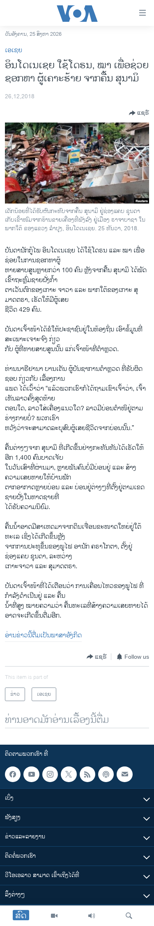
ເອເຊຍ (13, 50)
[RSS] (87, 774)
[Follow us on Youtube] (31, 774)
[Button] (139, 113)
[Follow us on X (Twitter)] (68, 774)
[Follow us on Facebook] (13, 774)
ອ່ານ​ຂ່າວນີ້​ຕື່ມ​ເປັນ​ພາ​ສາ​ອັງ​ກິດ (43, 635)
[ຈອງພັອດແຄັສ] (124, 774)
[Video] (54, 915)
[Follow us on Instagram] (50, 774)
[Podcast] (106, 774)
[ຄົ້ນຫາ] (129, 915)
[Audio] (91, 915)
